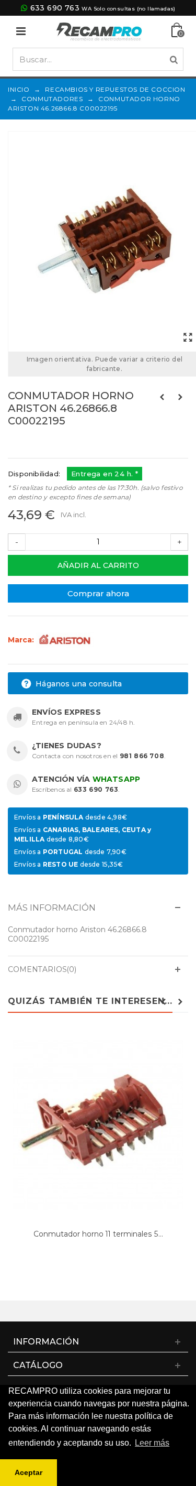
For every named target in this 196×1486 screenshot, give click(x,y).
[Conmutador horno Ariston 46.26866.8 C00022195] (187, 338)
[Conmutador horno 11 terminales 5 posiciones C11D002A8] (98, 1126)
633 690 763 (54, 8)
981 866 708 (142, 756)
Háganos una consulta (77, 684)
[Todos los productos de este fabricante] (65, 639)
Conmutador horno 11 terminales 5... (98, 1234)
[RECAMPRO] (99, 31)
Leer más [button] (152, 1442)
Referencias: (31, 443)
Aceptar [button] (28, 1472)
